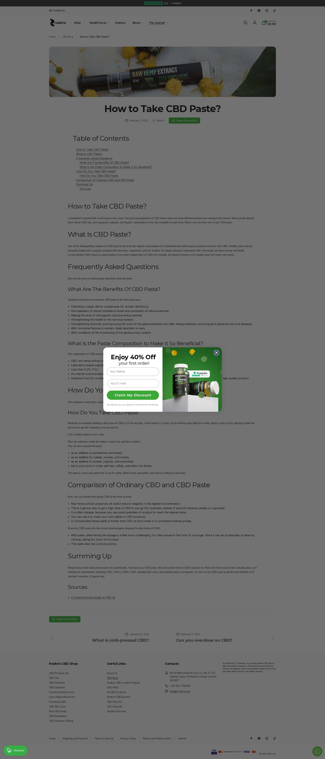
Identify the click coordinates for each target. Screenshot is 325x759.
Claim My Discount (133, 395)
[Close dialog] (216, 352)
